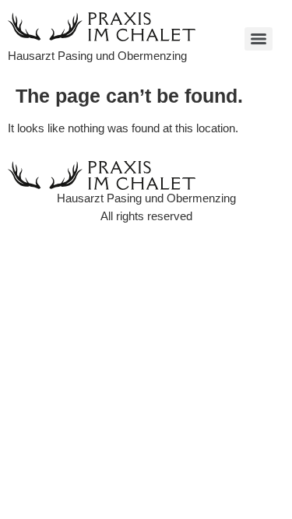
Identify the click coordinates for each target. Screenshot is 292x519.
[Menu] (259, 39)
